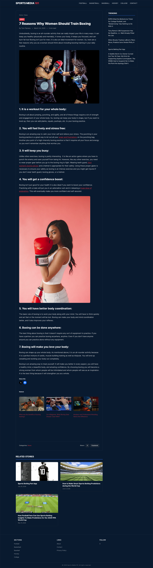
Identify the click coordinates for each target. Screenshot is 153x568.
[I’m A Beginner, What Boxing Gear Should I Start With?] (58, 404)
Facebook (95, 445)
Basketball (94, 3)
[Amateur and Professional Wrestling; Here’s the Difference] (85, 404)
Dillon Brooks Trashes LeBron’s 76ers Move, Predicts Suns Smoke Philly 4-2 (121, 42)
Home (21, 15)
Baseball (105, 3)
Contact (133, 3)
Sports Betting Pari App (27, 483)
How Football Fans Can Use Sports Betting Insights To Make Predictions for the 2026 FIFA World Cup (37, 517)
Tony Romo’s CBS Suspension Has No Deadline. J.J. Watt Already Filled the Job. (121, 33)
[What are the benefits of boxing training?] (31, 404)
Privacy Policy (61, 550)
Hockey (115, 3)
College (124, 3)
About (59, 544)
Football (83, 3)
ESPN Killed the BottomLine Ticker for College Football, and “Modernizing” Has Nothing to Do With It (120, 22)
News (26, 15)
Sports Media (27, 3)
